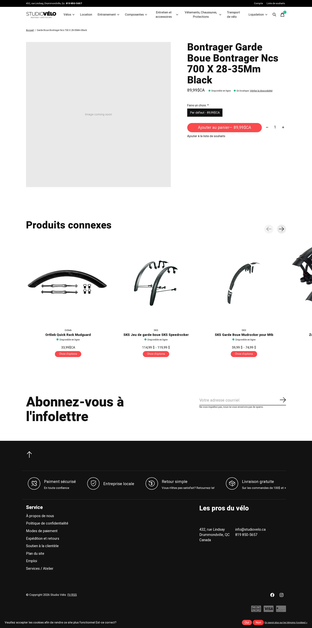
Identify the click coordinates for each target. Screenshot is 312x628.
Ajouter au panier (224, 127)
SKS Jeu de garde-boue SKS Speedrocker (156, 334)
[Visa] (269, 610)
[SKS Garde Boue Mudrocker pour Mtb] (244, 283)
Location (86, 14)
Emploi (31, 561)
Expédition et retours (42, 538)
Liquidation (256, 14)
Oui (247, 622)
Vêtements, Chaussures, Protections (201, 14)
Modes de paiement (42, 531)
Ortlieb (68, 330)
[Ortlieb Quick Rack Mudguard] (68, 283)
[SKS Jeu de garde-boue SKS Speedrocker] (156, 283)
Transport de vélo (233, 14)
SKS (156, 330)
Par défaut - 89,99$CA (205, 113)
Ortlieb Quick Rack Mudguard (68, 334)
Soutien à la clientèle (42, 546)
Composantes (134, 14)
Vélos (67, 14)
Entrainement (107, 14)
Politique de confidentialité (47, 523)
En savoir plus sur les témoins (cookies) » (286, 622)
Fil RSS (72, 595)
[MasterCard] (256, 610)
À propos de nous (40, 516)
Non (258, 622)
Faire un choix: (198, 105)
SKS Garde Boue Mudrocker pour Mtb (244, 334)
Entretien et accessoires (164, 14)
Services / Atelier (39, 568)
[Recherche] (274, 14)
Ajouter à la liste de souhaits (206, 136)
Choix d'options (68, 354)
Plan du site (35, 553)
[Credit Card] (281, 610)
